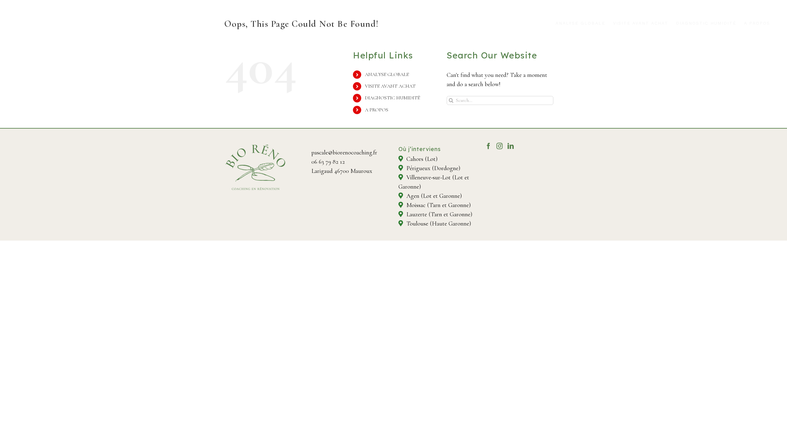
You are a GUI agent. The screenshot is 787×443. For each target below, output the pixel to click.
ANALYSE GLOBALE (387, 74)
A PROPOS (376, 110)
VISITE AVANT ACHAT (390, 86)
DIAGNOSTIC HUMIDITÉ (392, 98)
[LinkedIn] (511, 146)
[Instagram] (499, 146)
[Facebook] (488, 146)
